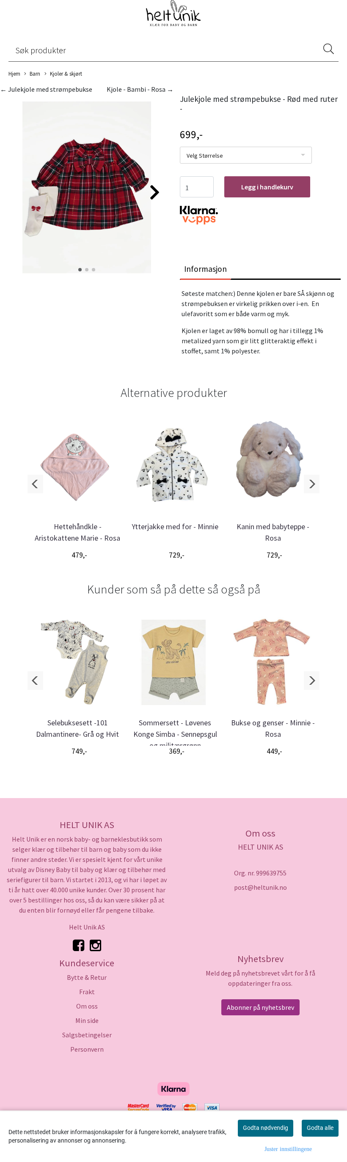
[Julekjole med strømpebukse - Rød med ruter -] (87, 188)
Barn (35, 73)
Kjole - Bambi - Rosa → (140, 89)
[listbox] (246, 155)
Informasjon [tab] (205, 269)
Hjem (14, 73)
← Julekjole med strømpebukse (46, 89)
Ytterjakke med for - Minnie (175, 526)
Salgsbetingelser (87, 1035)
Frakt (87, 991)
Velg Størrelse (205, 155)
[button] (80, 269)
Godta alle (320, 1127)
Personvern (87, 1049)
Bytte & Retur (87, 977)
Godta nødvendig (265, 1127)
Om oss (87, 1006)
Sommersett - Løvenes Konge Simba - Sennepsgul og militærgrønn (175, 734)
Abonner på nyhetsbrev (260, 1007)
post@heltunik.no (260, 887)
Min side (87, 1020)
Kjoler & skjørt (66, 73)
